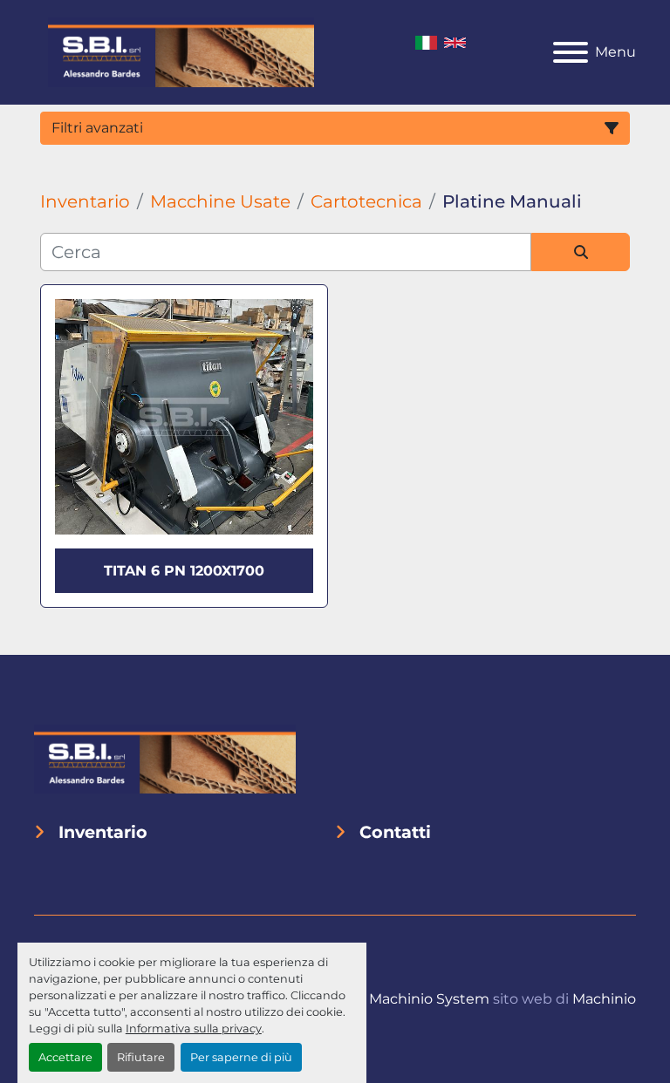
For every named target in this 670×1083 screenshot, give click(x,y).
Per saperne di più (241, 1057)
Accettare (65, 1057)
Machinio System (429, 999)
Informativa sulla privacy (194, 1028)
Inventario (102, 831)
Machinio (604, 999)
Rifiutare (141, 1057)
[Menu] (570, 52)
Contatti (395, 831)
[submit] (580, 252)
